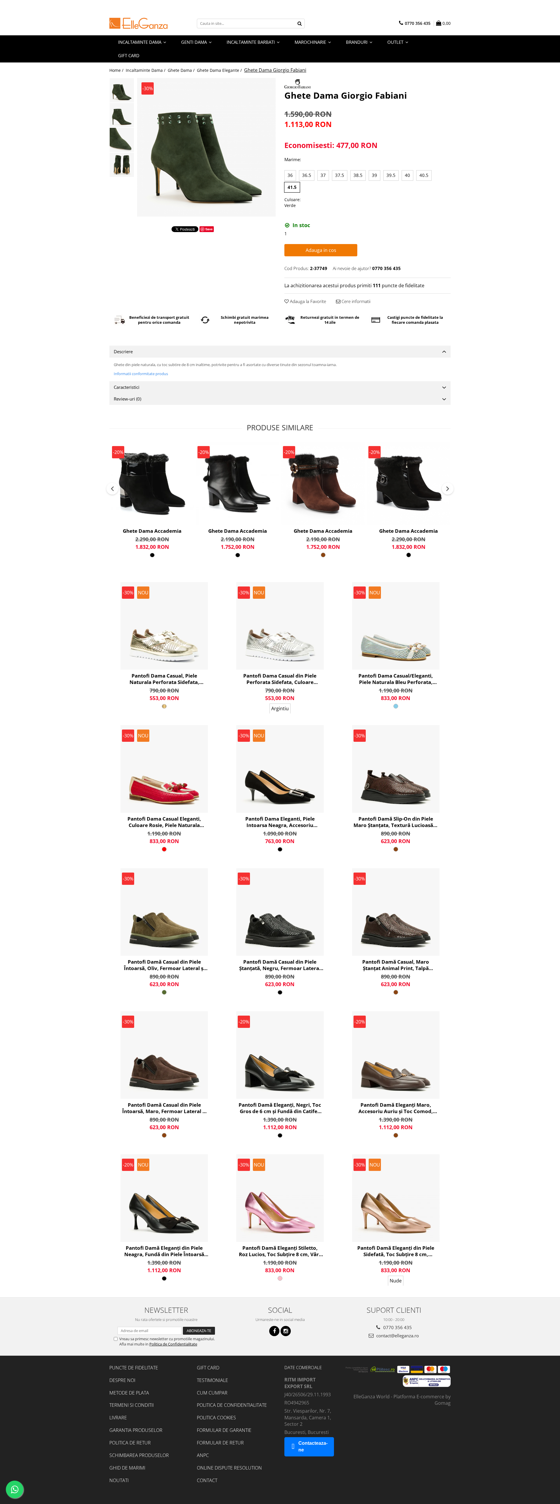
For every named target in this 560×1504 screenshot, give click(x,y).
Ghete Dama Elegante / (220, 70)
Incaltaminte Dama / (146, 70)
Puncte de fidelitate (133, 1367)
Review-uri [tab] (127, 399)
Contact (207, 1480)
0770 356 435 (397, 1327)
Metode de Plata (129, 1393)
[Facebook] (274, 1331)
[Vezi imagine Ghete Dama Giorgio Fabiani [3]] (122, 165)
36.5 (306, 175)
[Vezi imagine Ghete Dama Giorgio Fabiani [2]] (122, 140)
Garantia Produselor (135, 1430)
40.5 (423, 175)
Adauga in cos (321, 250)
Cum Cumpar (212, 1393)
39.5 (391, 175)
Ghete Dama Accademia (152, 531)
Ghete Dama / (182, 70)
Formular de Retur (220, 1442)
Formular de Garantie (224, 1430)
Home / (117, 70)
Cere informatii (355, 301)
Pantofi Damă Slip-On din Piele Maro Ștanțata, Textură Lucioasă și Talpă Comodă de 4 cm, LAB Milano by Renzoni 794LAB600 (396, 822)
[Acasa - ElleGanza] (138, 23)
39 (374, 175)
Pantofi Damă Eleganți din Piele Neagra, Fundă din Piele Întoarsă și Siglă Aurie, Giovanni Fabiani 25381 (164, 1251)
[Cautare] (299, 23)
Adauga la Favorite (307, 301)
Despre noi (122, 1380)
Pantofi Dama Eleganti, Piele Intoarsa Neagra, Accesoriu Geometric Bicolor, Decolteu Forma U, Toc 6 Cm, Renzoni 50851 (280, 822)
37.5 (339, 175)
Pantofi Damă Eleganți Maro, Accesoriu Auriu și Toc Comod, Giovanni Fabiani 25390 (395, 1108)
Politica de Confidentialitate (173, 1344)
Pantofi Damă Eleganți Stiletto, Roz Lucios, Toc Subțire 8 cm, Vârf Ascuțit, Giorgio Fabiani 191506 (280, 1251)
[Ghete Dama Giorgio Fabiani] (206, 147)
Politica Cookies (216, 1417)
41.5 (292, 187)
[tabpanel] (206, 147)
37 (323, 175)
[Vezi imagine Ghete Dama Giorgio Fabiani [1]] (122, 115)
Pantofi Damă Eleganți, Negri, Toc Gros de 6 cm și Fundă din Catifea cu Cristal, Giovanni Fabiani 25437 (280, 1108)
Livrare (118, 1417)
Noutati (119, 1480)
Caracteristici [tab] (126, 387)
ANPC (203, 1455)
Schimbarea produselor (139, 1455)
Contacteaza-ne (313, 1446)
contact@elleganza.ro (397, 1335)
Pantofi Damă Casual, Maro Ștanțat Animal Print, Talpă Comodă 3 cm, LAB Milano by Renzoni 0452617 (395, 965)
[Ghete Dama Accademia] (152, 483)
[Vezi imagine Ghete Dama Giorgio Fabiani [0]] (122, 90)
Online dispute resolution (229, 1468)
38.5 (358, 175)
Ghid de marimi (127, 1468)
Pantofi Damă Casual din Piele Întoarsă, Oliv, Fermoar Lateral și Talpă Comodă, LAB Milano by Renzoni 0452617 (164, 965)
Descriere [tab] (123, 351)
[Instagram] (286, 1331)
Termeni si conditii (131, 1405)
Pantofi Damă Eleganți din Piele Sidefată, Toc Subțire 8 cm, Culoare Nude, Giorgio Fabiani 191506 (395, 1251)
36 (290, 175)
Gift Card (208, 1367)
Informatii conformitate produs (141, 373)
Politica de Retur (130, 1442)
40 (407, 175)
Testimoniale (212, 1380)
